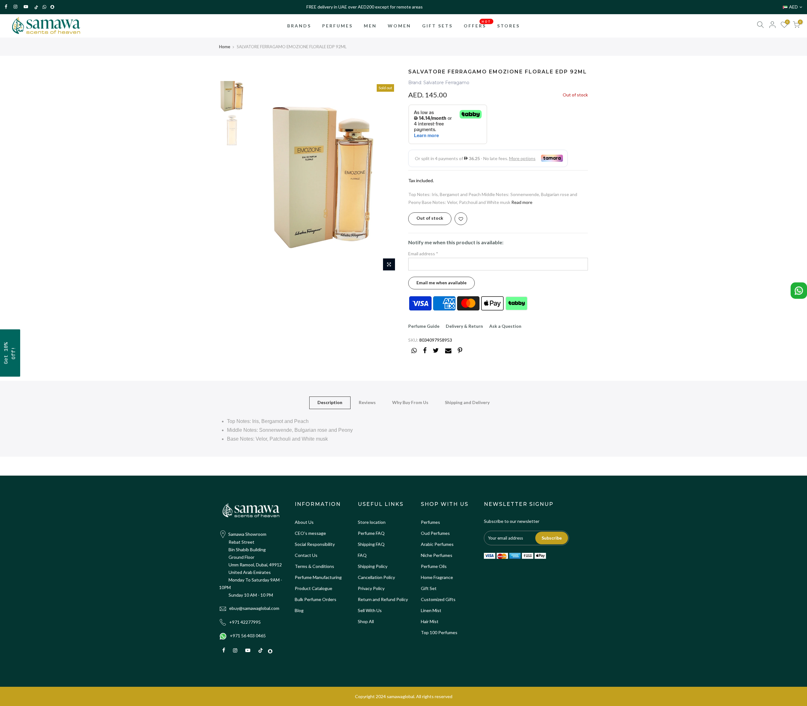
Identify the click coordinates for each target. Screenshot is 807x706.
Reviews (367, 402)
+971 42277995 (245, 622)
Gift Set (429, 588)
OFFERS (477, 24)
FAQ (362, 555)
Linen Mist (431, 610)
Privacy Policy (371, 588)
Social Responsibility (315, 544)
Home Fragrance (437, 577)
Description (329, 402)
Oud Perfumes (435, 533)
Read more (521, 202)
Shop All (366, 621)
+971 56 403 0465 (248, 635)
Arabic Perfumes (437, 544)
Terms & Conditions (314, 566)
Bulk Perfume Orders (315, 599)
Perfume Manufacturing (318, 577)
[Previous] (258, 177)
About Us (304, 522)
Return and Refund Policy (383, 599)
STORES (508, 25)
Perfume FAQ (371, 533)
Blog (299, 610)
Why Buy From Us (410, 402)
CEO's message (310, 533)
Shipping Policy (372, 566)
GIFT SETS (437, 25)
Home (224, 46)
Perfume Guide (423, 326)
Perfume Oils (434, 566)
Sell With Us (370, 610)
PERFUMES (337, 25)
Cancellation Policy (376, 577)
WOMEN (399, 25)
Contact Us (306, 555)
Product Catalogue (313, 588)
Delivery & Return (464, 326)
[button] (10, 353)
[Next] (387, 177)
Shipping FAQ (371, 544)
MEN (370, 25)
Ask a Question (505, 326)
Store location (372, 522)
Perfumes (430, 522)
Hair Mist (429, 621)
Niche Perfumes (436, 555)
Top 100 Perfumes (439, 632)
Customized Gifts (438, 599)
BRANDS (299, 25)
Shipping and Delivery (467, 402)
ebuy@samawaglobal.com (254, 608)
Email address (423, 253)
